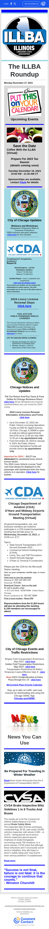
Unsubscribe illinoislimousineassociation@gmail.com (24, 906)
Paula (23, 182)
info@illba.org (27, 912)
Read (7, 780)
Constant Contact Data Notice (25, 909)
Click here (12, 235)
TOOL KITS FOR (24, 314)
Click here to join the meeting (17, 577)
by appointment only (31, 438)
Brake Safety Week (21, 824)
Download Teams (12, 585)
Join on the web (29, 585)
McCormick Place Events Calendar (24, 685)
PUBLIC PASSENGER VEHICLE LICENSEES (25, 317)
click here (9, 402)
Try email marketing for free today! (24, 925)
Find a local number (13, 598)
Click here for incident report (24, 283)
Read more (9, 861)
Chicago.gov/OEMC (24, 698)
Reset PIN (28, 598)
